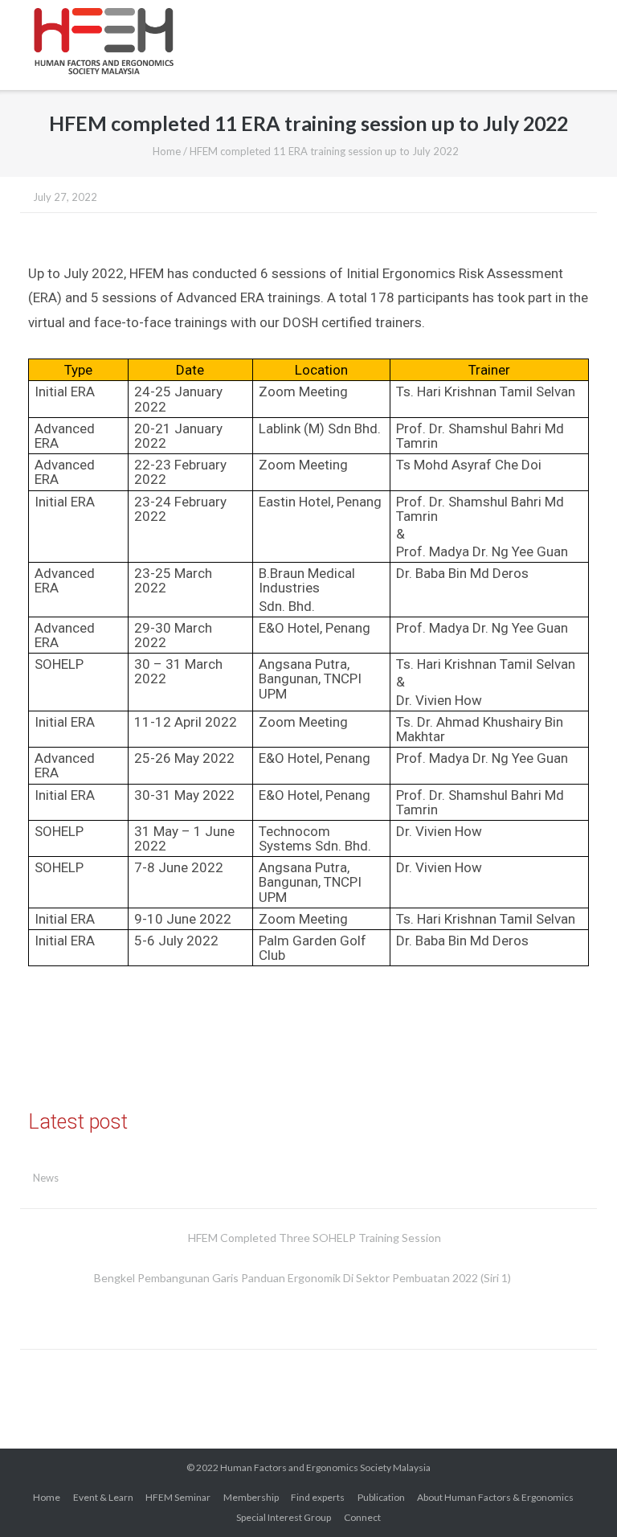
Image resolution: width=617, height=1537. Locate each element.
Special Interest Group (283, 1517)
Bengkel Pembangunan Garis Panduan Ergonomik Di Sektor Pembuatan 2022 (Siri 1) (302, 1278)
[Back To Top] (576, 1497)
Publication (381, 1497)
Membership (251, 1497)
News (46, 1177)
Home (167, 151)
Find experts (318, 1497)
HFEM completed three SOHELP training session (314, 1237)
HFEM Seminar (177, 1497)
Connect (362, 1517)
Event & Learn (103, 1497)
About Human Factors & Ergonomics (495, 1497)
